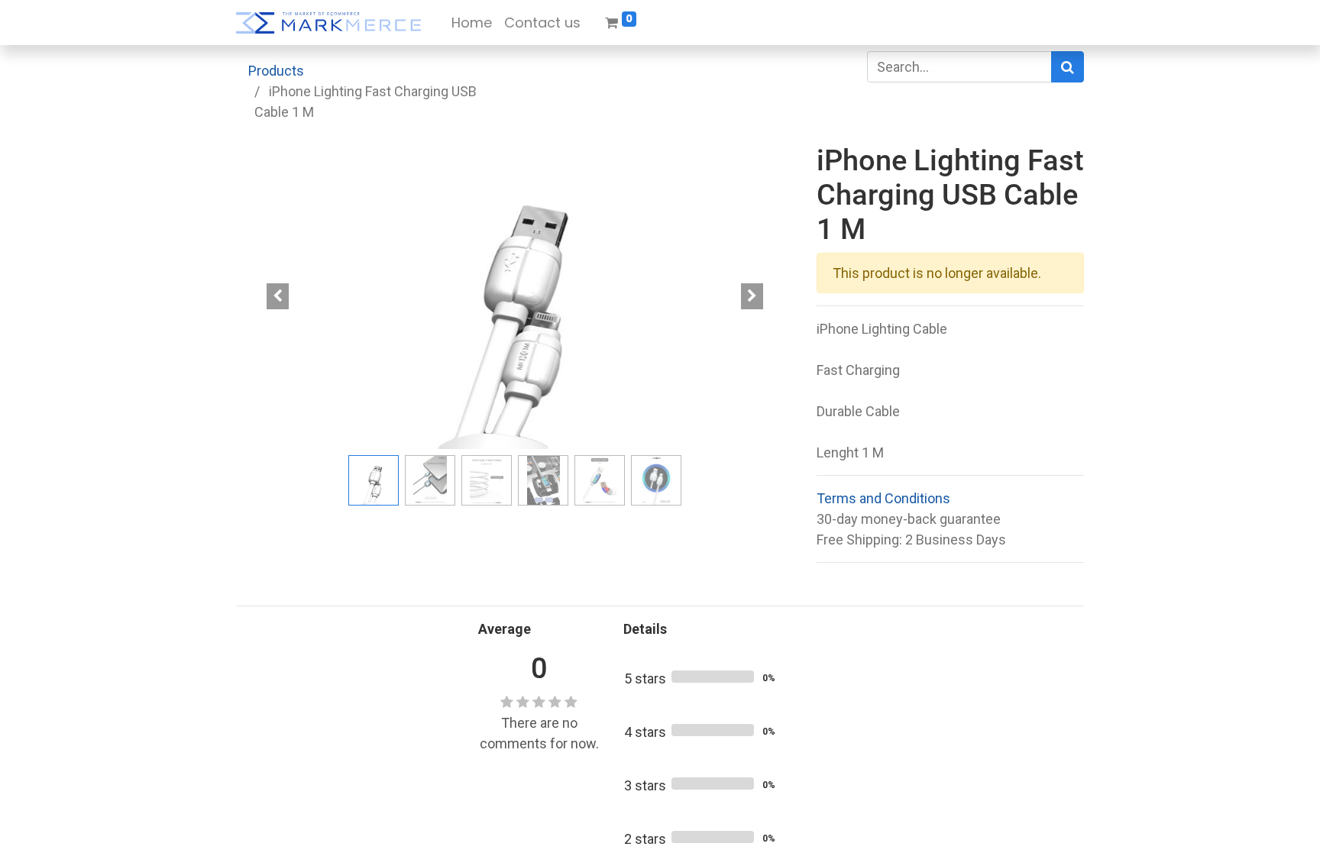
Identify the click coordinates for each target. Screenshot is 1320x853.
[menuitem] (471, 22)
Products (276, 71)
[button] (278, 296)
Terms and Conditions (883, 498)
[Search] (1067, 66)
